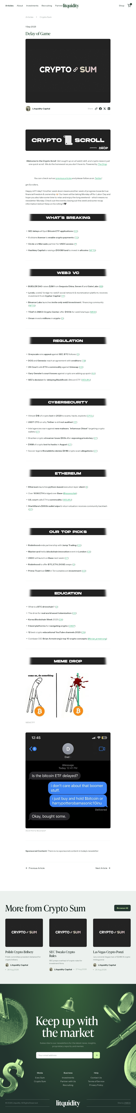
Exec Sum (40, 1077)
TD (76, 237)
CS (89, 551)
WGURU (86, 379)
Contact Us (96, 1077)
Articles (9, 5)
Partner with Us (68, 1081)
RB (101, 286)
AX (93, 373)
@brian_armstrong (97, 638)
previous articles (64, 178)
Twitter (98, 178)
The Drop (102, 164)
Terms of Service (96, 1081)
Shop (121, 5)
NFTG (92, 250)
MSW (93, 312)
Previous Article (37, 868)
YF (63, 296)
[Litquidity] (71, 5)
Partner (59, 5)
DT (30, 509)
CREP (72, 626)
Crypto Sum (46, 17)
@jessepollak (69, 493)
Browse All (122, 908)
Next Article (101, 868)
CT (37, 431)
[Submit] (97, 1055)
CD (75, 231)
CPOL (90, 415)
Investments (32, 5)
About (20, 5)
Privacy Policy (96, 1085)
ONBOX (127, 1103)
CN (60, 619)
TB (83, 360)
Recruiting (47, 5)
